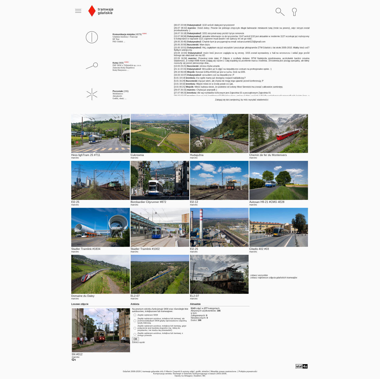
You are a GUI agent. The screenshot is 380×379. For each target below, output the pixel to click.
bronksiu (190, 78)
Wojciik (191, 72)
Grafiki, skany (118, 98)
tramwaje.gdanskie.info (152, 371)
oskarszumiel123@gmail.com (251, 41)
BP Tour (116, 39)
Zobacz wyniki (138, 342)
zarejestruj (234, 99)
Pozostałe (118, 91)
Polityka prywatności (248, 371)
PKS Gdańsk (118, 41)
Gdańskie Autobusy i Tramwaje (125, 37)
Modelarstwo (118, 94)
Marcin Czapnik (173, 371)
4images (188, 376)
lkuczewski (193, 44)
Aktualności (117, 96)
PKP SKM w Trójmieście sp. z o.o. (127, 65)
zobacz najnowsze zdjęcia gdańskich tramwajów (273, 277)
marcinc (192, 28)
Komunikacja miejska (124, 34)
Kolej (115, 63)
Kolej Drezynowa (119, 70)
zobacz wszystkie (259, 275)
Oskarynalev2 (194, 25)
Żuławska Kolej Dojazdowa (123, 68)
